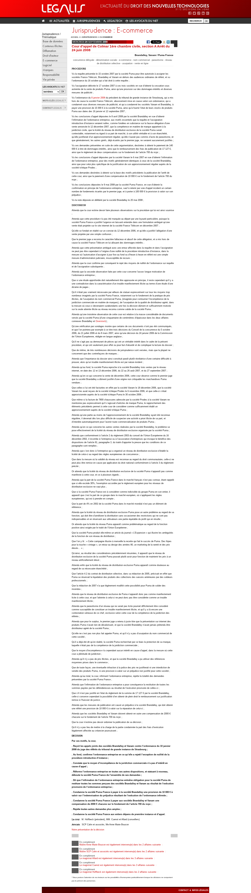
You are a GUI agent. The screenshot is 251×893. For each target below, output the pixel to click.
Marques (48, 70)
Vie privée (49, 79)
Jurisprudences (88, 21)
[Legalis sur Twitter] (194, 13)
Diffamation (49, 51)
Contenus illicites (52, 46)
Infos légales (200, 890)
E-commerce (50, 60)
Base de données (53, 41)
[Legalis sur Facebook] (189, 13)
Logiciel (47, 65)
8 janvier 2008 (98, 97)
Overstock (101, 321)
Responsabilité (51, 75)
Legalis (53, 100)
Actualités (61, 21)
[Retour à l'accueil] (44, 21)
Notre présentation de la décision (88, 829)
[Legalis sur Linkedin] (203, 13)
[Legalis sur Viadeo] (198, 13)
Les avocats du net (143, 21)
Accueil (74, 37)
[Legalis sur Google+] (207, 13)
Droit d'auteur (50, 55)
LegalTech (114, 21)
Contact (184, 890)
